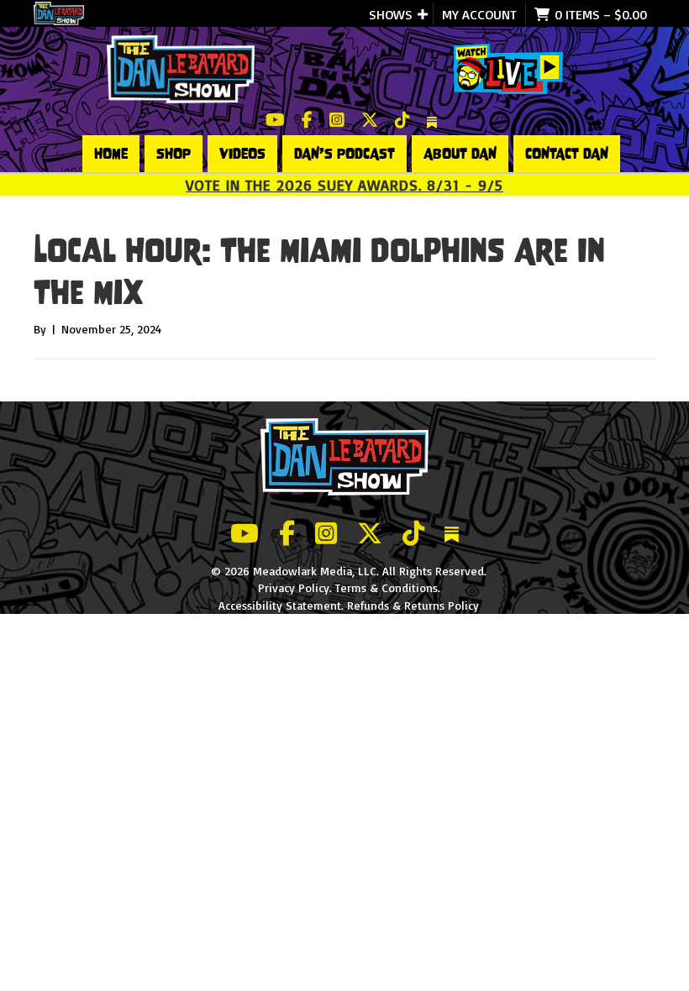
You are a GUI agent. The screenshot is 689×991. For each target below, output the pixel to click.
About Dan (460, 153)
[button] (423, 14)
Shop (173, 153)
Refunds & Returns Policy (413, 605)
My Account (479, 14)
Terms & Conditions (386, 587)
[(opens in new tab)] (508, 67)
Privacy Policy (293, 587)
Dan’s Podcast (344, 153)
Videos (242, 153)
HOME (111, 153)
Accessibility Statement (279, 605)
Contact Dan (566, 153)
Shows (391, 14)
